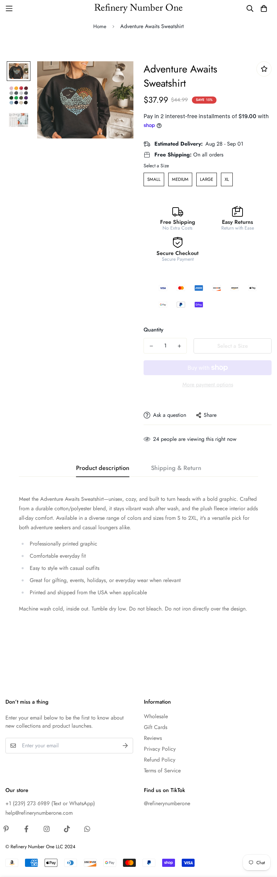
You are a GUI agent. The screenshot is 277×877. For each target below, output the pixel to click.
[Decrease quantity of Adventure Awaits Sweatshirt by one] (151, 346)
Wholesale (156, 716)
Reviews (153, 738)
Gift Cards (155, 727)
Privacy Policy (160, 749)
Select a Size (156, 165)
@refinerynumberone (167, 803)
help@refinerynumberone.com (39, 813)
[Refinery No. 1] (138, 8)
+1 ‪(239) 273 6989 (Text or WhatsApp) (50, 803)
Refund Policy (159, 760)
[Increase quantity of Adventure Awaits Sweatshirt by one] (179, 346)
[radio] (154, 179)
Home (99, 26)
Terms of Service (162, 770)
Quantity (153, 330)
